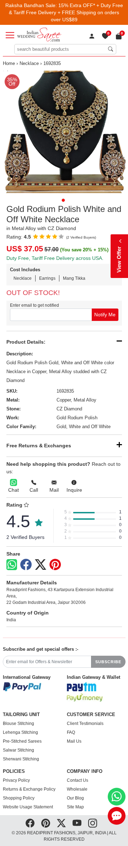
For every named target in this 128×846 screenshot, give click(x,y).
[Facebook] (26, 564)
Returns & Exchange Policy (29, 789)
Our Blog (75, 798)
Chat (13, 490)
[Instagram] (92, 823)
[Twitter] (40, 564)
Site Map (75, 806)
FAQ (71, 732)
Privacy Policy (16, 780)
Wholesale (77, 789)
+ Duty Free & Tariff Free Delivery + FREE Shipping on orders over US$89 (66, 12)
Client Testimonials (85, 723)
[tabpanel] (64, 132)
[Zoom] (64, 132)
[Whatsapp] (11, 564)
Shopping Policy (18, 798)
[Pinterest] (55, 564)
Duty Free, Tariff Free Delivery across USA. (54, 258)
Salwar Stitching (18, 750)
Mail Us (74, 741)
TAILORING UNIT (21, 714)
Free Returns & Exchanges (38, 445)
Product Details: (26, 342)
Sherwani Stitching (21, 759)
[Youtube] (77, 823)
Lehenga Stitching (20, 732)
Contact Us (77, 780)
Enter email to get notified (34, 305)
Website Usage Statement (28, 806)
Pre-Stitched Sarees (22, 741)
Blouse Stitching (18, 723)
